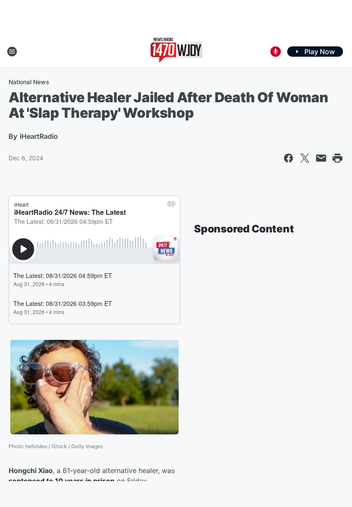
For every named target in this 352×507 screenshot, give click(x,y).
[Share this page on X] (305, 158)
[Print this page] (337, 158)
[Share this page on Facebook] (288, 158)
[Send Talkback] (275, 51)
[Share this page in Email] (321, 158)
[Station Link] (176, 51)
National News (29, 82)
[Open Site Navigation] (12, 51)
